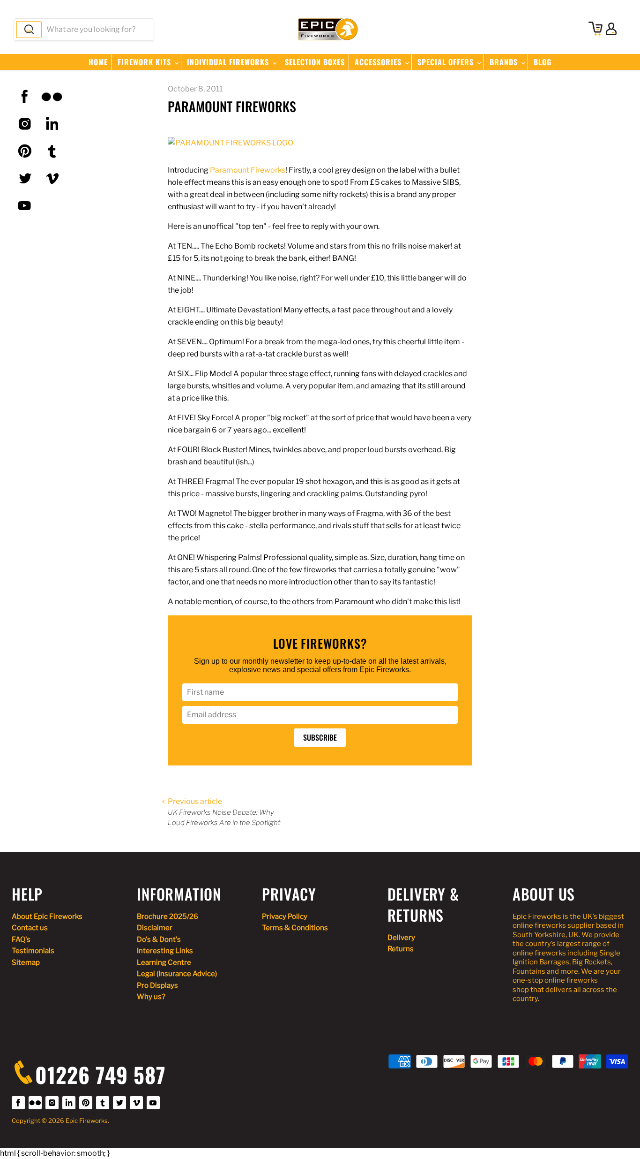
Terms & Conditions (295, 928)
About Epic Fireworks (47, 916)
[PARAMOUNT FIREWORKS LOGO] (230, 142)
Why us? (151, 996)
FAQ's (21, 939)
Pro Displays (157, 985)
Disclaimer (154, 928)
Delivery (401, 937)
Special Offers (446, 62)
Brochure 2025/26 (167, 916)
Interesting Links (165, 951)
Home (98, 62)
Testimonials (33, 951)
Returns (400, 949)
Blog (542, 62)
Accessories (379, 62)
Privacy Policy (284, 916)
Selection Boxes (315, 62)
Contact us (30, 928)
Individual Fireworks (229, 62)
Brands (505, 62)
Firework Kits (145, 62)
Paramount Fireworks (247, 170)
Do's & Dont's (159, 939)
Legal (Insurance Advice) (177, 974)
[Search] (29, 29)
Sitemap (26, 962)
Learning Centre (164, 962)
